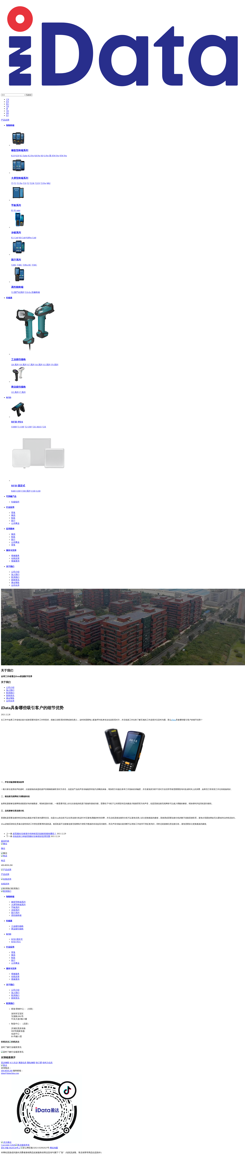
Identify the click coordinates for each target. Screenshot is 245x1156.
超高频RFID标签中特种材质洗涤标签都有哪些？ (34, 834)
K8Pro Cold (31, 238)
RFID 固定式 (18, 485)
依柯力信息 (47, 1063)
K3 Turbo (24, 156)
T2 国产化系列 (17, 292)
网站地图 (54, 1148)
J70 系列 (54, 365)
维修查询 (15, 561)
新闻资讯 (15, 580)
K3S (17, 156)
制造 (13, 518)
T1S (24, 183)
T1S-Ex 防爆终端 (32, 292)
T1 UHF (20, 427)
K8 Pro (37, 156)
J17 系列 (30, 365)
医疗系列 (16, 259)
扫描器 (9, 298)
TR (7, 111)
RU (7, 104)
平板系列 (16, 205)
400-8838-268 (7, 1071)
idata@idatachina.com (10, 1073)
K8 (42, 156)
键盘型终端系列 (19, 150)
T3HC (19, 265)
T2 (28, 183)
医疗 (13, 521)
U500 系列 (25, 491)
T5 (12, 183)
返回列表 (5, 841)
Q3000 (14, 427)
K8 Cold (22, 238)
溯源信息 (22, 1063)
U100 (33, 491)
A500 (18, 491)
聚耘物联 (31, 1063)
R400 (13, 491)
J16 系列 (38, 365)
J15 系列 (46, 365)
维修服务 (15, 556)
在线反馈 (15, 558)
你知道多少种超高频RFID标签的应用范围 (31, 836)
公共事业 (15, 523)
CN (7, 99)
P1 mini (17, 210)
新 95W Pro (54, 156)
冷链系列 (16, 232)
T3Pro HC (27, 265)
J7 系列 (22, 392)
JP (7, 108)
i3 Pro (46, 156)
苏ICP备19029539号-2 (10, 1148)
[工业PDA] (122, 88)
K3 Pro (31, 156)
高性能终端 (17, 287)
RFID (8, 397)
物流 (13, 515)
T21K (32, 183)
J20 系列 (15, 365)
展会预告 (15, 582)
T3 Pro (43, 183)
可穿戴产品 (11, 496)
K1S (13, 156)
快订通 (39, 1063)
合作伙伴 (15, 585)
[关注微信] (6, 1142)
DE (7, 113)
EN (7, 102)
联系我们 (15, 577)
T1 (15, 183)
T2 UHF (28, 427)
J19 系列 (23, 365)
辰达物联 (5, 1063)
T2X (44, 427)
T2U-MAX (37, 427)
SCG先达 (14, 1063)
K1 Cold (14, 238)
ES (7, 115)
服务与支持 (11, 550)
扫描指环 (15, 502)
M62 (48, 183)
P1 (12, 210)
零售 (13, 512)
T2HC (13, 265)
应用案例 (10, 529)
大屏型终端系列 (19, 178)
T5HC (34, 265)
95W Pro (63, 156)
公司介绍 (15, 572)
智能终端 (10, 125)
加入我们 (15, 574)
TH (7, 106)
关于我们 (10, 566)
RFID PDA (17, 421)
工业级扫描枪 (18, 359)
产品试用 (5, 120)
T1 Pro (19, 183)
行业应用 (10, 507)
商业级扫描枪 (18, 387)
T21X (37, 183)
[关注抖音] (47, 1142)
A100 (38, 491)
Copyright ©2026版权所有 (15, 1145)
